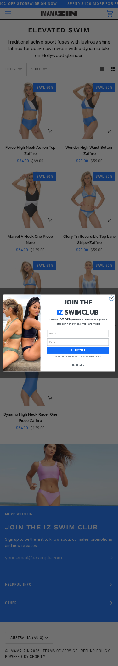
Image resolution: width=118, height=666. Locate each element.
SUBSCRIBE (78, 350)
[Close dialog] (111, 298)
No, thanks (78, 365)
